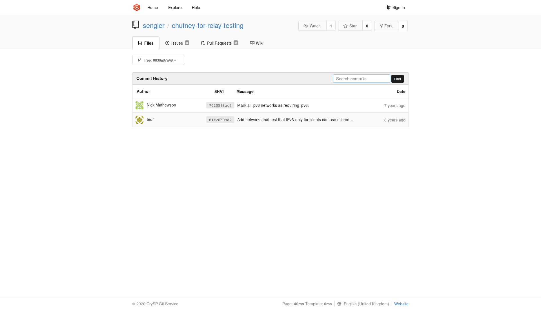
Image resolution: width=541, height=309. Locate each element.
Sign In (399, 7)
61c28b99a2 (220, 120)
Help (196, 7)
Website (401, 303)
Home (152, 7)
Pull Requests (222, 43)
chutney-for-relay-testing (207, 25)
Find (397, 78)
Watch (315, 26)
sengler (154, 25)
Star (353, 26)
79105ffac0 (220, 105)
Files (149, 43)
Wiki (259, 43)
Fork (388, 26)
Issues (179, 43)
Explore (175, 7)
